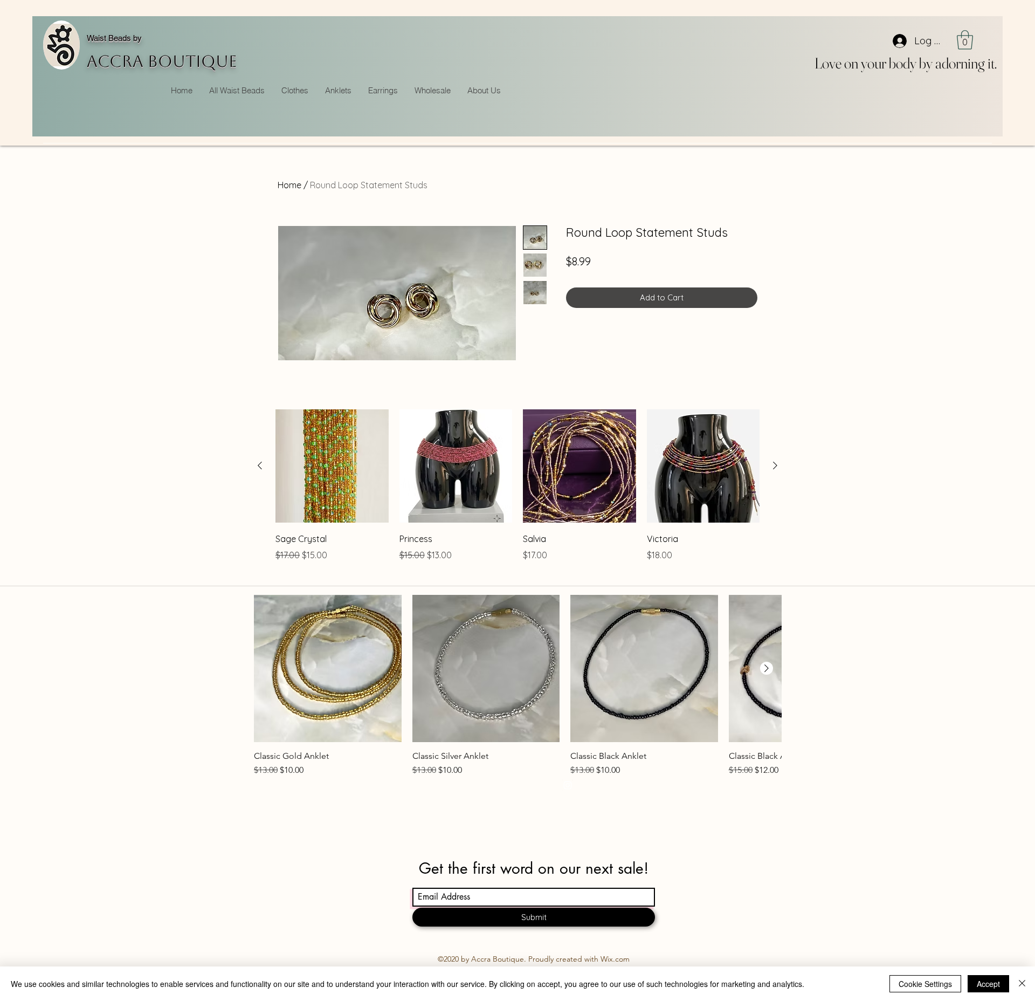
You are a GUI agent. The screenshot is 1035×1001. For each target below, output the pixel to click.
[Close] (1022, 983)
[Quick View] (332, 466)
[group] (517, 493)
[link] (965, 40)
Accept (988, 983)
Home (289, 185)
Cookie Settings (925, 983)
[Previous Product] (259, 465)
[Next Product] (775, 465)
